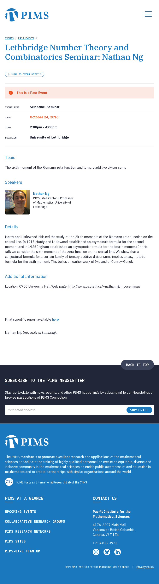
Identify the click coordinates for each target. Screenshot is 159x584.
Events (9, 38)
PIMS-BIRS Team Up (22, 551)
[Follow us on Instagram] (96, 554)
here (55, 319)
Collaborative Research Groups (35, 521)
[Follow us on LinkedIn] (117, 554)
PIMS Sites (15, 541)
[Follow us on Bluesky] (107, 554)
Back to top (137, 365)
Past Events (26, 38)
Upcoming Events (20, 511)
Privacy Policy (145, 567)
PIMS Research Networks (28, 531)
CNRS (83, 482)
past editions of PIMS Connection (42, 397)
